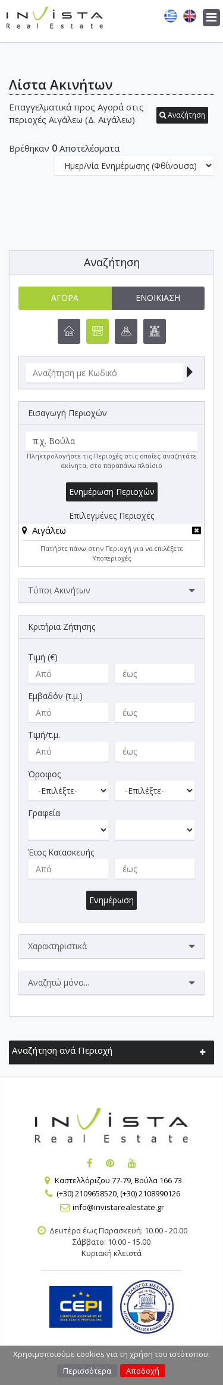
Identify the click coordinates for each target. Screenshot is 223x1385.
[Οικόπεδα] (126, 331)
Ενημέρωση (111, 900)
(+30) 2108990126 (150, 1193)
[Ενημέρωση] (190, 373)
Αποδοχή (142, 1370)
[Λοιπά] (154, 331)
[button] (182, 115)
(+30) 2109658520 (86, 1193)
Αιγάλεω (49, 530)
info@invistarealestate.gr (118, 1207)
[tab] (111, 532)
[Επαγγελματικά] (97, 331)
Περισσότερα (87, 1370)
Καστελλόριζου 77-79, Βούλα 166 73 (118, 1180)
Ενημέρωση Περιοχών (112, 491)
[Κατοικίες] (69, 331)
